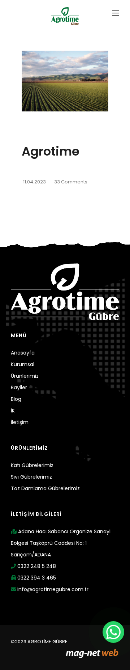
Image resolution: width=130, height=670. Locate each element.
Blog (16, 399)
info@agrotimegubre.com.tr (52, 589)
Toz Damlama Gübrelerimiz (45, 488)
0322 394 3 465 (36, 577)
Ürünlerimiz (25, 375)
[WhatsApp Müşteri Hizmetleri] (113, 632)
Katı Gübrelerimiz (32, 465)
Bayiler (19, 387)
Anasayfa (23, 352)
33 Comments (70, 181)
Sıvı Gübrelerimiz (31, 476)
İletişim (20, 422)
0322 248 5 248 (36, 566)
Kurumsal (22, 364)
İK (13, 410)
